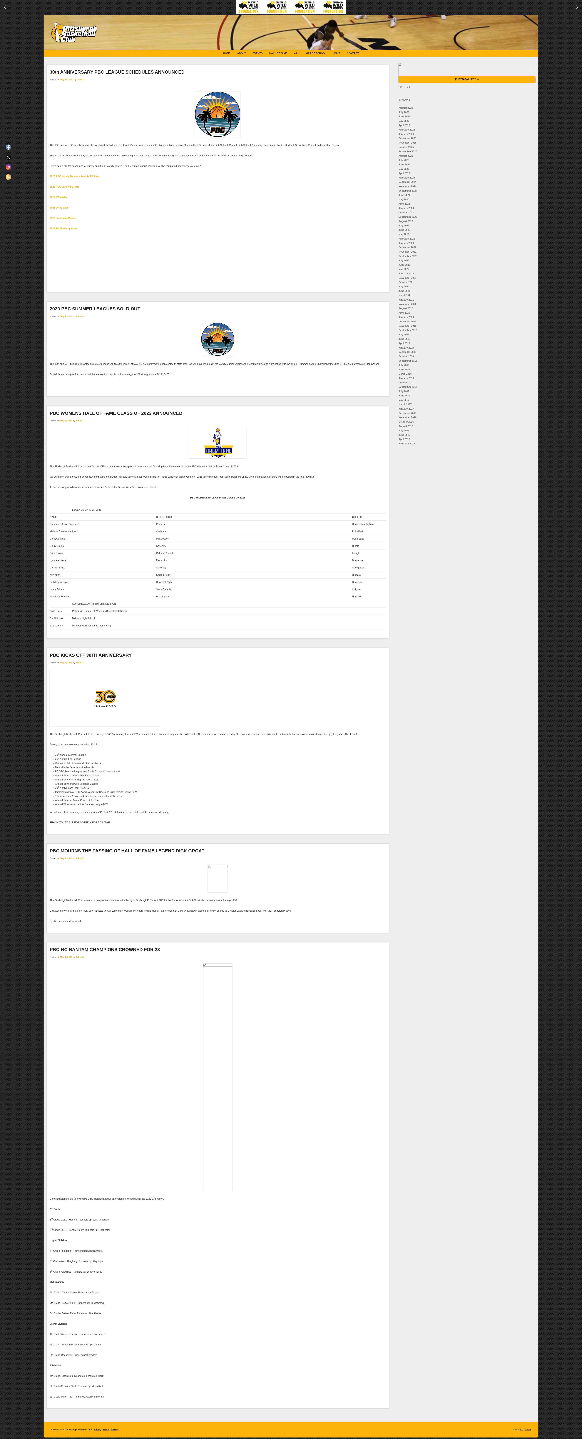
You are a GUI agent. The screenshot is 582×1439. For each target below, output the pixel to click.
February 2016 (406, 443)
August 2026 (405, 108)
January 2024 (406, 208)
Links (336, 53)
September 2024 (407, 190)
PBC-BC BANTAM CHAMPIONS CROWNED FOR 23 (105, 949)
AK (521, 1430)
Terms (106, 1430)
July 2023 (403, 225)
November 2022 (407, 251)
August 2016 (405, 426)
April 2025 (404, 173)
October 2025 (406, 147)
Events (258, 53)
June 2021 (404, 291)
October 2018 (406, 356)
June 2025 (404, 164)
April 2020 (404, 312)
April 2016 (404, 439)
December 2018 (407, 352)
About (241, 53)
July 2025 (403, 160)
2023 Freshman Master (63, 218)
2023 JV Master (58, 197)
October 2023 (406, 212)
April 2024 (404, 203)
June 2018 (404, 369)
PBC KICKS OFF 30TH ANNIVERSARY (91, 655)
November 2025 (407, 142)
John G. (81, 79)
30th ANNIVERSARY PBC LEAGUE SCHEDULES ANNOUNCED (117, 72)
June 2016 (404, 435)
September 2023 (407, 217)
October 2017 (406, 382)
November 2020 (407, 304)
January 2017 (406, 408)
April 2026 (404, 125)
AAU (296, 53)
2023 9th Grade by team (63, 228)
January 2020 (406, 317)
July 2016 (403, 430)
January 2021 (406, 299)
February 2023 (406, 238)
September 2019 (407, 330)
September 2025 (407, 151)
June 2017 (404, 395)
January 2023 (406, 243)
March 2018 (405, 374)
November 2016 (407, 417)
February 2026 (406, 129)
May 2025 (403, 169)
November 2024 (407, 186)
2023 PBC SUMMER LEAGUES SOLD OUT (95, 308)
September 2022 (407, 256)
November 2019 (407, 326)
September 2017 (407, 387)
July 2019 (403, 334)
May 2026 (403, 121)
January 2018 (406, 378)
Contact (353, 53)
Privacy (97, 1430)
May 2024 (403, 199)
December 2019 (407, 321)
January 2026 (406, 134)
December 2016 (407, 413)
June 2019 (404, 339)
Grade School (316, 53)
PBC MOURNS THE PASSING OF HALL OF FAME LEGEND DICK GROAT (127, 850)
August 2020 (405, 308)
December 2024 (407, 182)
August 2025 (405, 156)
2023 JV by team (59, 207)
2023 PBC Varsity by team (64, 186)
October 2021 (406, 282)
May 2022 (403, 269)
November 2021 (407, 278)
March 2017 (405, 404)
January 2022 (406, 273)
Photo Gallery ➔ (467, 79)
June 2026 (404, 116)
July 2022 (403, 260)
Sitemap (114, 1430)
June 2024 (404, 195)
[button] (291, 7)
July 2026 (403, 112)
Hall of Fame (278, 53)
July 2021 (403, 286)
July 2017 (403, 391)
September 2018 (407, 360)
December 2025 (407, 138)
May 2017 (403, 400)
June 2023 (404, 230)
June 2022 (404, 264)
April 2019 (404, 343)
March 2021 (405, 295)
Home (227, 53)
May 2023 (403, 234)
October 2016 (406, 422)
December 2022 (407, 247)
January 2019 (406, 347)
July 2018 (403, 365)
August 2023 (405, 221)
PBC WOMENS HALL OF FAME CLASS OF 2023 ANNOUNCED (116, 413)
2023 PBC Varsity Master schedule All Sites (74, 176)
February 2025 (406, 177)
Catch (528, 1430)
